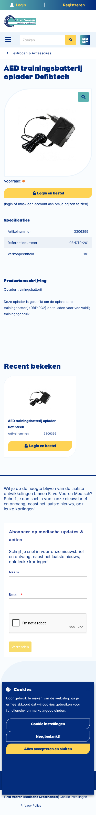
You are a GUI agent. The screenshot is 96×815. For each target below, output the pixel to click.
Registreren (74, 5)
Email (16, 594)
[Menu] (8, 39)
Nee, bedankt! (48, 736)
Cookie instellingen (48, 724)
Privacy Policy (30, 805)
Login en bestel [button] (50, 193)
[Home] (20, 21)
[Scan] (85, 40)
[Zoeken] (70, 40)
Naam (14, 572)
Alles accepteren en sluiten (48, 749)
